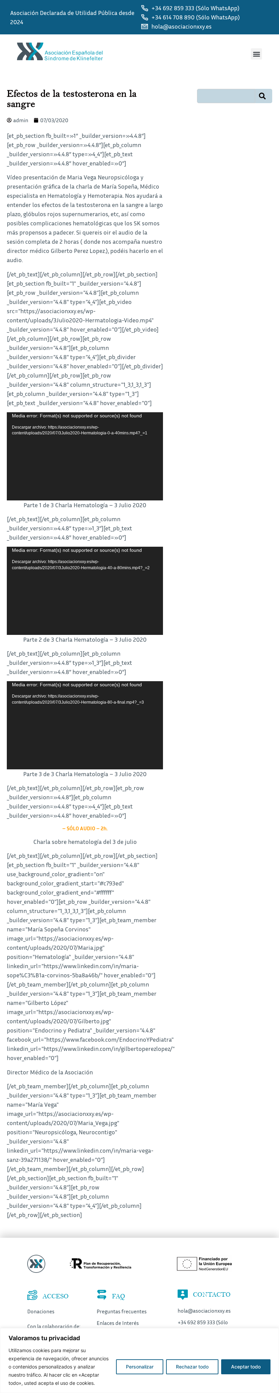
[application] (85, 456)
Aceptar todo (246, 1367)
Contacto (212, 1294)
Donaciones (40, 1311)
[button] (256, 54)
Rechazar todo (192, 1367)
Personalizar (139, 1367)
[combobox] (226, 96)
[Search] (263, 96)
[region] (139, 1360)
